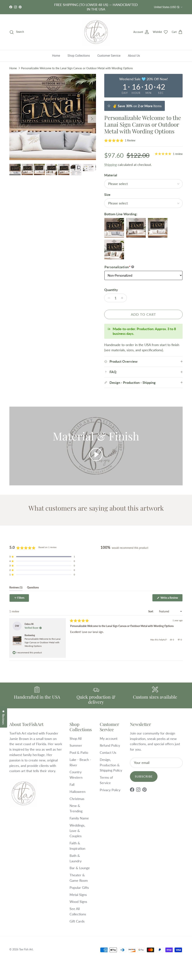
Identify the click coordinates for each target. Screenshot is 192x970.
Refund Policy (110, 745)
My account (108, 738)
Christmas (77, 799)
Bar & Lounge (80, 868)
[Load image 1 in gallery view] (52, 117)
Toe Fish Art (26, 949)
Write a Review (171, 599)
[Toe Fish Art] (96, 32)
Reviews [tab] (15, 588)
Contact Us (108, 752)
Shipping (110, 165)
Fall (72, 784)
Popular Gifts (79, 887)
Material (110, 175)
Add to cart (143, 314)
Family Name (79, 818)
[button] (119, 140)
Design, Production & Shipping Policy (111, 765)
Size (107, 194)
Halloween (78, 792)
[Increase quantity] (123, 298)
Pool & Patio (79, 752)
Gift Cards (77, 921)
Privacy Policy (110, 790)
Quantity (111, 290)
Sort (151, 611)
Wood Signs (78, 901)
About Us (134, 55)
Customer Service (108, 55)
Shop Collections (79, 55)
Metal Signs (78, 895)
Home (56, 55)
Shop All (76, 738)
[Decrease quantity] (107, 298)
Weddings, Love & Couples (77, 830)
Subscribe (144, 776)
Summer (76, 745)
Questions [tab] (33, 588)
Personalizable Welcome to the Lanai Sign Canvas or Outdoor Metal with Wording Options (77, 68)
